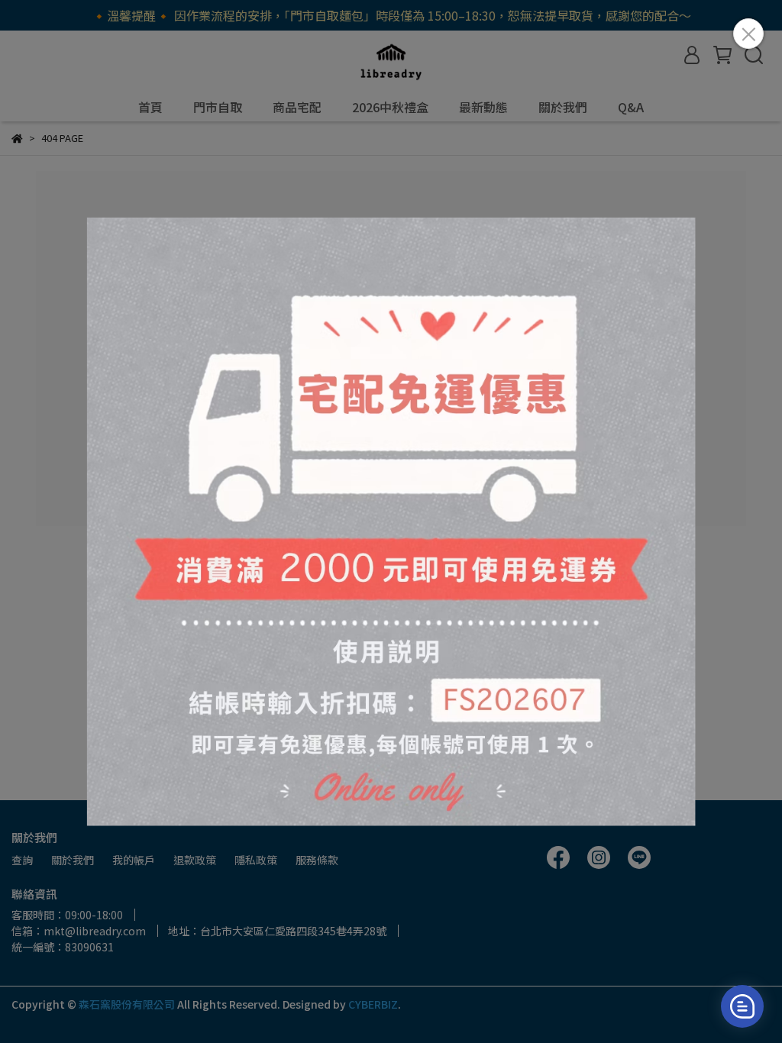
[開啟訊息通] (742, 1006)
